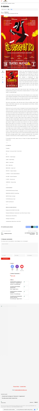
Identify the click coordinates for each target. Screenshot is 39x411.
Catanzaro (12, 284)
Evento (11, 289)
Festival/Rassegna (17, 284)
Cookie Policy (23, 386)
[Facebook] (12, 268)
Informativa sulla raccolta (9, 409)
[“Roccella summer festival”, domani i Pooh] (26, 288)
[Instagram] (17, 268)
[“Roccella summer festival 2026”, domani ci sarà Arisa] (26, 298)
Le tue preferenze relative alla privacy (24, 409)
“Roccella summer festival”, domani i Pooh (9, 398)
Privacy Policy (16, 386)
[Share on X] (8, 9)
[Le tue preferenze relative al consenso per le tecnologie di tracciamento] (37, 409)
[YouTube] (36, 402)
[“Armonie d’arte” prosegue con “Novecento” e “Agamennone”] (26, 283)
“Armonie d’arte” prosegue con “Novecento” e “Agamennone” (13, 396)
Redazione (6, 12)
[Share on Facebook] (7, 9)
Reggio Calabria (15, 289)
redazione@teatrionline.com (21, 390)
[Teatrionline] (5, 1)
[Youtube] (22, 268)
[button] (2, 1)
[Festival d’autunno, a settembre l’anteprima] (26, 293)
